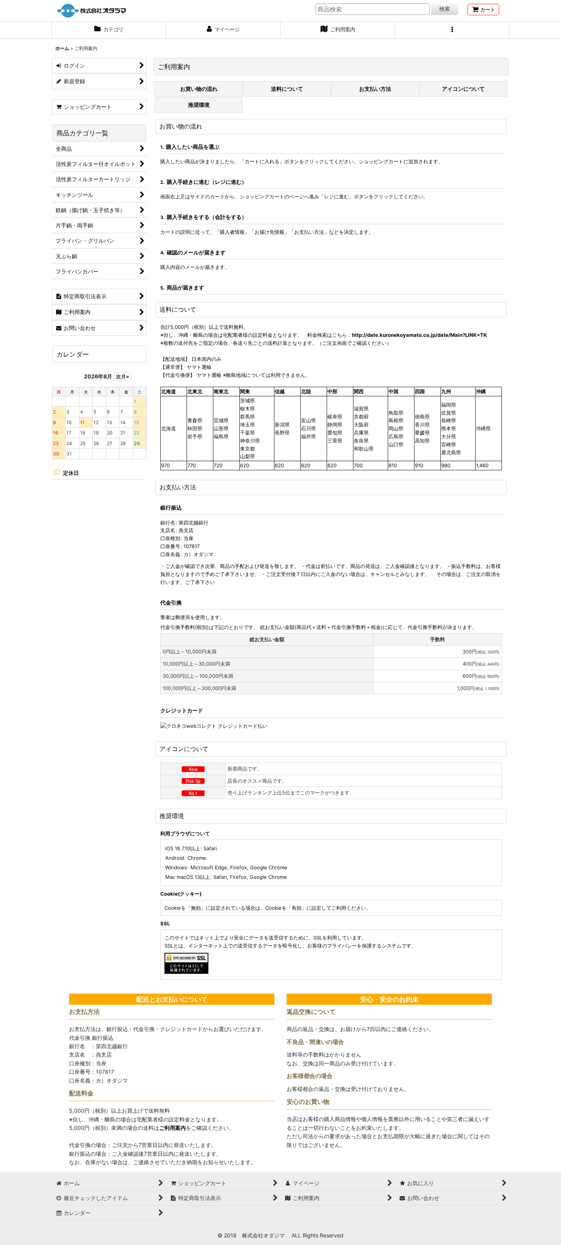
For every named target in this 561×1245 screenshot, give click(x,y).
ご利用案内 (172, 1127)
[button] (452, 30)
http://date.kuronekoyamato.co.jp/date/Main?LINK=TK (419, 335)
